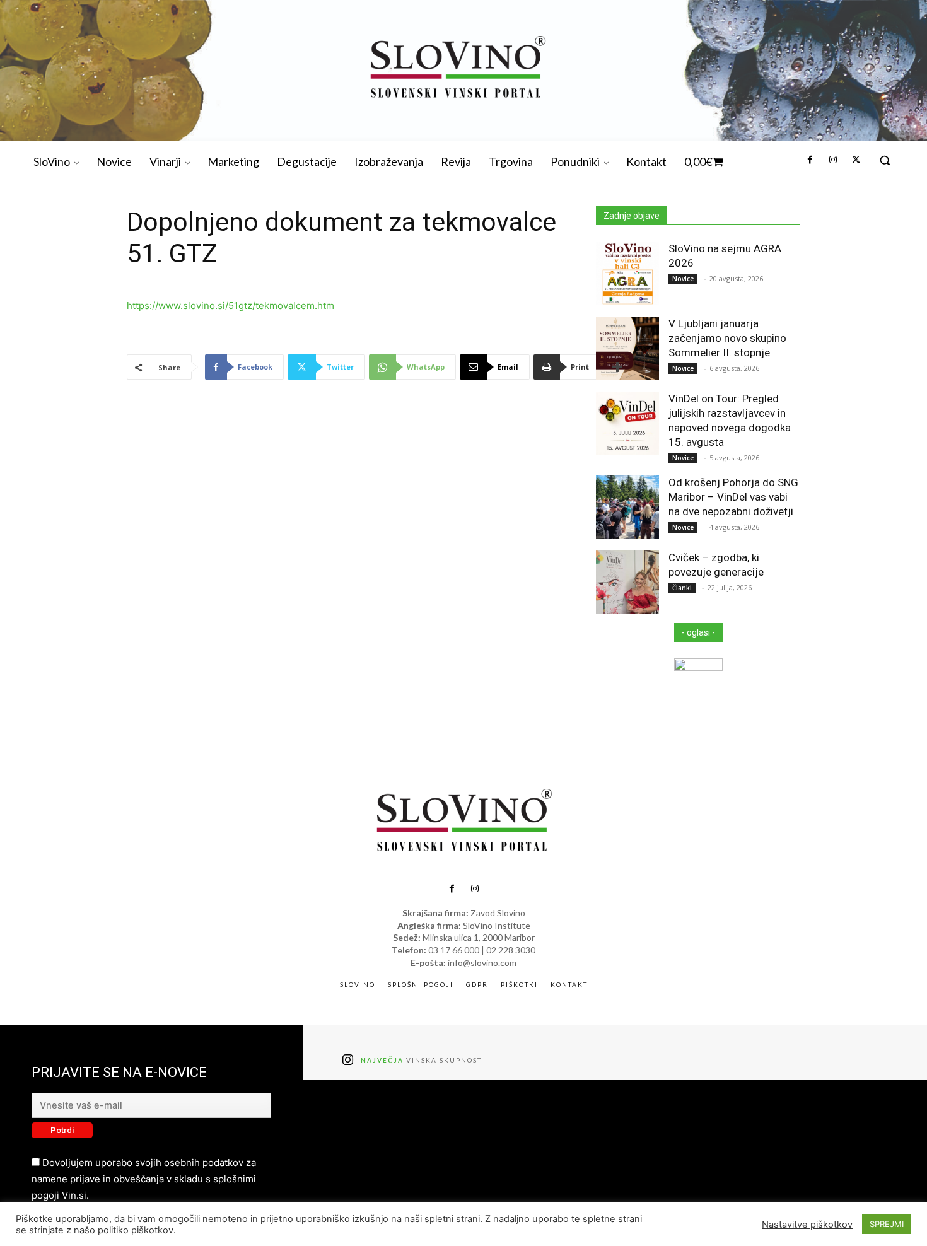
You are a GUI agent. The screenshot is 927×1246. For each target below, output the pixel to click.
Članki (682, 587)
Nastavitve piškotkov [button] (807, 1224)
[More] (618, 367)
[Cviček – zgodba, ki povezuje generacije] (627, 582)
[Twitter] (855, 160)
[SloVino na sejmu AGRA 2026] (627, 273)
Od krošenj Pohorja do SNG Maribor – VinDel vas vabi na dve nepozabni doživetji (733, 497)
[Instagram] (832, 160)
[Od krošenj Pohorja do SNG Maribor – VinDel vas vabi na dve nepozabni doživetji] (627, 507)
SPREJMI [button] (887, 1224)
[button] (884, 160)
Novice (683, 278)
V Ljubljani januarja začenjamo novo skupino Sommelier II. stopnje (727, 338)
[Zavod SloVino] (457, 69)
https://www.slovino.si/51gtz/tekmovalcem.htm (230, 306)
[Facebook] (809, 160)
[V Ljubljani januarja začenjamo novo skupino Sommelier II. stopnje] (627, 348)
